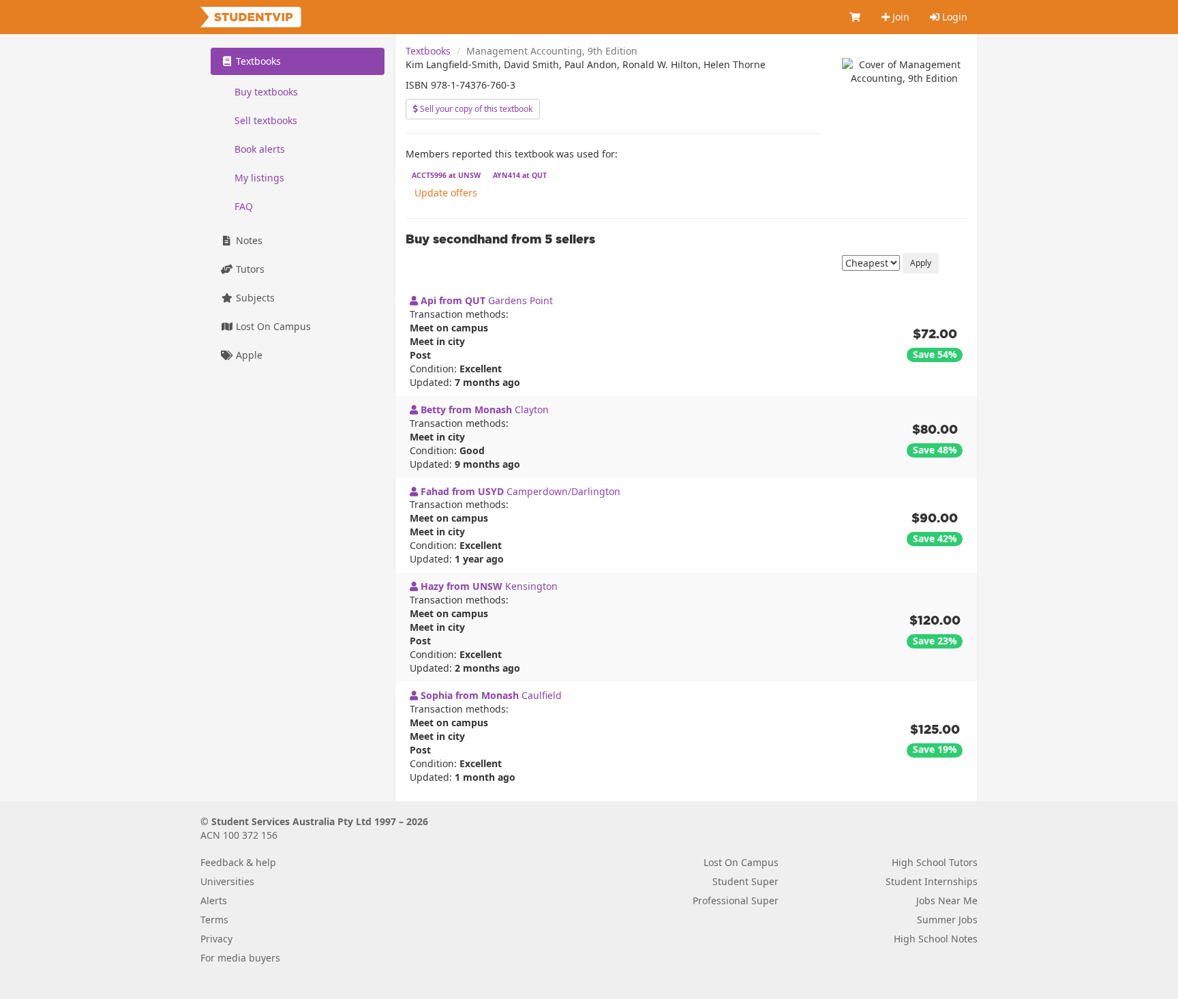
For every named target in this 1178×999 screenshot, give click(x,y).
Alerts (213, 900)
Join (899, 16)
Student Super (745, 881)
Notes (247, 240)
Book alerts (260, 149)
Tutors (249, 269)
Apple (247, 354)
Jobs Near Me (947, 900)
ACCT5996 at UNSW (446, 175)
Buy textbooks (266, 91)
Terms (214, 919)
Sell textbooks (266, 120)
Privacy (216, 938)
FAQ (244, 206)
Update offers (445, 192)
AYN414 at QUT (520, 175)
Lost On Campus (272, 326)
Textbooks (428, 50)
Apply (920, 263)
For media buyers (240, 957)
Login (953, 16)
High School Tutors (935, 862)
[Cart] (855, 17)
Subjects (254, 297)
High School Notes (936, 938)
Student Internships (932, 881)
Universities (227, 881)
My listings (259, 177)
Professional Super (736, 900)
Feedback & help (238, 862)
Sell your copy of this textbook (475, 109)
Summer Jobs (947, 919)
